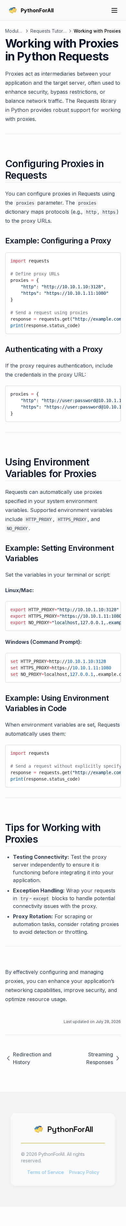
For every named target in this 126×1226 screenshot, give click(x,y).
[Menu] (114, 10)
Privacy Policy (84, 1172)
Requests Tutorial (48, 31)
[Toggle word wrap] (100, 259)
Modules (14, 31)
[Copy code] (111, 259)
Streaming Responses (99, 1058)
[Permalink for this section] (52, 175)
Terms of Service (45, 1172)
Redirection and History (32, 1058)
